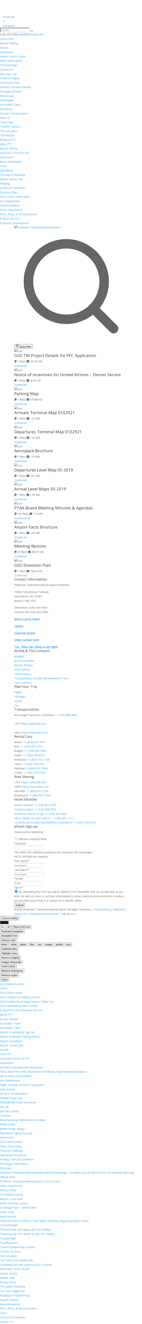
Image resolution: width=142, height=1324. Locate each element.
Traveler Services (10, 126)
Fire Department (10, 201)
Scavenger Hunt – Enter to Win (18, 1207)
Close (4, 922)
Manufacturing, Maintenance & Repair (22, 1120)
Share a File (7, 1212)
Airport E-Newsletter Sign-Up (17, 1032)
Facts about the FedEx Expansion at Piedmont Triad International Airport (43, 1071)
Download (20, 365)
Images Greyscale (11, 962)
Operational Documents (44, 914)
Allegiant (19, 656)
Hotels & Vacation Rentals (15, 87)
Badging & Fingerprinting (15, 1295)
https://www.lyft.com (34, 723)
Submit (19, 905)
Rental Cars (7, 96)
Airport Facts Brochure (36, 527)
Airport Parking (9, 43)
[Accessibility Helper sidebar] (9, 918)
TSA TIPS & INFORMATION (16, 1260)
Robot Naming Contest (14, 1203)
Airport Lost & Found (12, 56)
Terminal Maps (9, 65)
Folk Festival (7, 1089)
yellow (59, 944)
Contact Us (6, 69)
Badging (5, 183)
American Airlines (24, 661)
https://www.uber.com (34, 732)
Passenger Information (14, 1164)
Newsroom (6, 157)
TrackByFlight (8, 1238)
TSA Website (7, 135)
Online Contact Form (26, 640)
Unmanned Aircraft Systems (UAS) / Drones (26, 1264)
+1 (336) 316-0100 (85, 822)
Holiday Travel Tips (11, 1098)
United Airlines (22, 674)
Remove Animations (12, 970)
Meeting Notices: (30, 546)
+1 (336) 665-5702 (31, 746)
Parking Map (26, 393)
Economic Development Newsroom (21, 1067)
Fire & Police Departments (16, 1076)
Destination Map (10, 82)
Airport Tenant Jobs (11, 1045)
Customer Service (24, 633)
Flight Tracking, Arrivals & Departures (22, 1085)
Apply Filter (25, 346)
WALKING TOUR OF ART (15, 153)
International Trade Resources (18, 1102)
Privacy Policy (102, 909)
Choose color (8, 940)
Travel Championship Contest (17, 1247)
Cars (17, 705)
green (23, 944)
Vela (73, 914)
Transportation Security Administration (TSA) (41, 678)
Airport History (8, 148)
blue (32, 944)
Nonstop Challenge (11, 1150)
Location (5, 1115)
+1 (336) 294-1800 (56, 814)
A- (2, 927)
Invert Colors (8, 966)
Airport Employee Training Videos (20, 1036)
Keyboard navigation (12, 931)
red (39, 944)
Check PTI (6, 1054)
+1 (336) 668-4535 (45, 809)
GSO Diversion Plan (32, 565)
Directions (6, 109)
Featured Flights (9, 78)
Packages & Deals (11, 91)
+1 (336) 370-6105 (34, 755)
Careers (18, 626)
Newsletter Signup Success (16, 1133)
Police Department (11, 210)
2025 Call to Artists (11, 992)
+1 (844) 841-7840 (37, 768)
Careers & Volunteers (13, 188)
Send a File (20, 914)
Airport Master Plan (11, 179)
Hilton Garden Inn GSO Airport (32, 818)
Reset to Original (10, 957)
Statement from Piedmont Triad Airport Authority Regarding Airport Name (44, 1221)
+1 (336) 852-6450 (45, 805)
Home (3, 988)
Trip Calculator (8, 131)
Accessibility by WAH (12, 984)
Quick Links (6, 39)
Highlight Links (9, 953)
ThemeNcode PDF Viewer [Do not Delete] (25, 1229)
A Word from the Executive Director (21, 1010)
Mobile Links (7, 1278)
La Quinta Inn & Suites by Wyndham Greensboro (43, 822)
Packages (20, 696)
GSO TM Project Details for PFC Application (55, 355)
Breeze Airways (23, 665)
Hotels (18, 701)
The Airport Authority (12, 175)
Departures (6, 52)
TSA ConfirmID (23, 682)
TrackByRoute (8, 1243)
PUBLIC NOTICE (10, 218)
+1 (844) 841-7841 (34, 742)
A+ (9, 927)
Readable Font (9, 935)
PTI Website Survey (11, 1194)
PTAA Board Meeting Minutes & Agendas (53, 508)
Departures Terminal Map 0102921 (48, 431)
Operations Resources (13, 1155)
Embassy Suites (23, 809)
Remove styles (9, 975)
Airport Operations (11, 1041)
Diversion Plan (8, 192)
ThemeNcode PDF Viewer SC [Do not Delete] (27, 1234)
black (4, 944)
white (13, 944)
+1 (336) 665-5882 (35, 750)
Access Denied (9, 1019)
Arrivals (4, 47)
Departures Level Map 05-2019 (43, 470)
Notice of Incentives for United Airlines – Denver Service (67, 374)
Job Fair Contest (9, 1111)
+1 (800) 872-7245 (37, 791)
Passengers (7, 100)
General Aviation (10, 205)
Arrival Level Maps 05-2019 (40, 489)
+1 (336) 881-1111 (62, 818)
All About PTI (8, 140)
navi (68, 944)
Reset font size (22, 927)
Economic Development (14, 223)
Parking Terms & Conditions (17, 1159)
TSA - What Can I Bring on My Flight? (36, 647)
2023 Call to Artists (11, 1142)
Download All (22, 518)
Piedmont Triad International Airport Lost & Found (30, 1181)
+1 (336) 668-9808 (66, 715)
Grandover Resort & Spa (28, 814)
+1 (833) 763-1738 (39, 759)
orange (48, 944)
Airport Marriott (23, 805)
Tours (3, 166)
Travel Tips (6, 122)
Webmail (118, 909)
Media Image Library (12, 1128)
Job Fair (4, 1107)
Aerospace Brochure (33, 450)
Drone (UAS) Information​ (15, 196)
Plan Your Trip (8, 74)
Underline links (9, 948)
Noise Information (11, 60)
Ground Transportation (14, 113)
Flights (18, 692)
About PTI (6, 144)
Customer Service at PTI (14, 1058)
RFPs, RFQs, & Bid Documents (18, 214)
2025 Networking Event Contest (19, 1006)
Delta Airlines (22, 669)
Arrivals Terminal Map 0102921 (44, 412)
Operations (6, 170)
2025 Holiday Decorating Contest (20, 997)
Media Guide (7, 1124)
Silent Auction (8, 1216)
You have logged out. (12, 1291)
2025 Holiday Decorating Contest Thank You (26, 1001)
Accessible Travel (10, 104)
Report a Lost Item (11, 1199)
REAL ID (5, 118)
